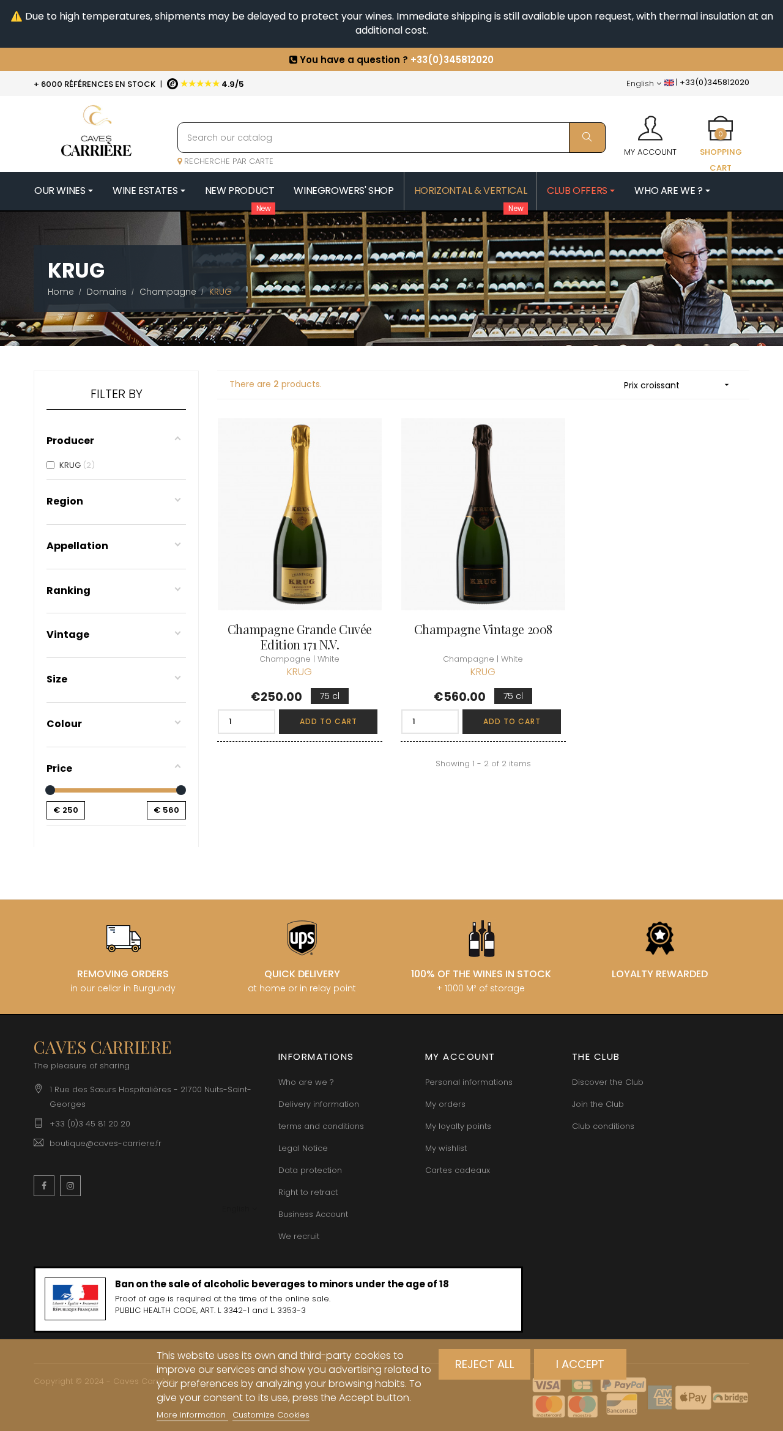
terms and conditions (321, 1126)
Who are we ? (306, 1082)
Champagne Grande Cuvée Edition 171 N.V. (300, 637)
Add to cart (328, 721)
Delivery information (318, 1104)
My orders (445, 1104)
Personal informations (469, 1082)
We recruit (298, 1236)
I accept (580, 1364)
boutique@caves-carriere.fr (105, 1143)
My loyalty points (458, 1126)
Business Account (313, 1214)
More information (192, 1415)
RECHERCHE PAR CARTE (227, 161)
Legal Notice (303, 1148)
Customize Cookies (271, 1415)
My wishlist (446, 1148)
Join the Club (598, 1104)
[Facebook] (44, 1186)
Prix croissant (678, 385)
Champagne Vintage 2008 (483, 629)
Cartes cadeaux (457, 1170)
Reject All (484, 1364)
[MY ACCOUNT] (650, 124)
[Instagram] (70, 1186)
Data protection (310, 1170)
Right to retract (308, 1192)
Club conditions (603, 1126)
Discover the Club (608, 1082)
